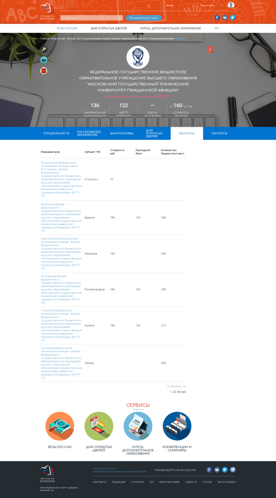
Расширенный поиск (143, 18)
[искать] (222, 5)
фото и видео (227, 482)
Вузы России (58, 39)
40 (178, 392)
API (152, 482)
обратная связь (169, 482)
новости (191, 482)
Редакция (118, 482)
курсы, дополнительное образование (170, 28)
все (183, 392)
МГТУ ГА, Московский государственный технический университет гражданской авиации (125, 39)
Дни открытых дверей (109, 28)
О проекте (137, 482)
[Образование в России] (47, 10)
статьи (207, 482)
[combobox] (180, 5)
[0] (120, 17)
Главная (45, 39)
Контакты (99, 482)
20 (174, 392)
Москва (71, 39)
